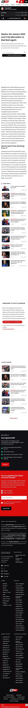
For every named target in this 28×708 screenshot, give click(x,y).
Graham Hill (19, 674)
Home (2, 4)
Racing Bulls (6, 601)
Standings (18, 4)
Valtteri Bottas (19, 610)
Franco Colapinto (20, 628)
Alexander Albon (20, 621)
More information (15, 18)
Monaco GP (6, 647)
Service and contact (19, 559)
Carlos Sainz (19, 604)
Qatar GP (5, 675)
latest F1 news (10, 524)
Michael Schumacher (19, 642)
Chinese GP (6, 639)
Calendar (13, 4)
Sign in (5, 464)
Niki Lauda (18, 662)
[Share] (24, 52)
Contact (6, 699)
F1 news (7, 4)
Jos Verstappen (20, 657)
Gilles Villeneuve (20, 649)
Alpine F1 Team (7, 592)
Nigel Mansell (19, 664)
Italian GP (5, 662)
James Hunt (19, 651)
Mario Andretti (19, 682)
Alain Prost (18, 639)
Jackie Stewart (19, 653)
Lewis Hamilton (12, 535)
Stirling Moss (19, 666)
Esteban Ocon (19, 608)
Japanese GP (6, 641)
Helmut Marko (14, 87)
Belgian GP (5, 656)
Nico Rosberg (19, 637)
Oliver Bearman (20, 626)
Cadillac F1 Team (7, 605)
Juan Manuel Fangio (19, 669)
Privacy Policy (21, 697)
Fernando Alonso (8, 537)
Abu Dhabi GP (6, 677)
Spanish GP (6, 665)
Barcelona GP (6, 650)
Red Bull (3, 87)
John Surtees (19, 680)
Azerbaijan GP (6, 667)
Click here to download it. (8, 329)
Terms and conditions (9, 697)
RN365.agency (19, 562)
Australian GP (6, 637)
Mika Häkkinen (19, 655)
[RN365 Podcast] (17, 1)
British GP (5, 654)
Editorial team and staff (20, 556)
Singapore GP (6, 669)
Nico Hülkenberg (20, 619)
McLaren (5, 585)
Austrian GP (6, 652)
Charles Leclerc (20, 538)
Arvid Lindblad (19, 613)
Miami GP (5, 643)
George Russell (9, 538)
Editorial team (10, 695)
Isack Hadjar (19, 600)
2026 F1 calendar (13, 541)
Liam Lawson (19, 623)
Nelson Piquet (19, 676)
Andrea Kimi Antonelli (19, 597)
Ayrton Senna (19, 646)
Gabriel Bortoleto (20, 630)
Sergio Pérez (19, 606)
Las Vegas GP (6, 673)
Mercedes (4, 96)
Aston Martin (6, 596)
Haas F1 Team (6, 598)
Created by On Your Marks (17, 699)
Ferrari (4, 588)
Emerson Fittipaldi (20, 671)
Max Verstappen (21, 535)
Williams (5, 603)
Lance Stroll (19, 617)
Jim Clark (18, 659)
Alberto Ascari (19, 644)
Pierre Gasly (19, 615)
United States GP (7, 671)
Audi (4, 594)
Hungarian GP (6, 658)
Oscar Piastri (19, 602)
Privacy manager (14, 701)
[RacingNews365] (5, 2)
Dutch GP (5, 660)
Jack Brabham (19, 678)
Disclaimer (19, 695)
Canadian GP (6, 645)
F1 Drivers (25, 4)
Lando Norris (19, 585)
